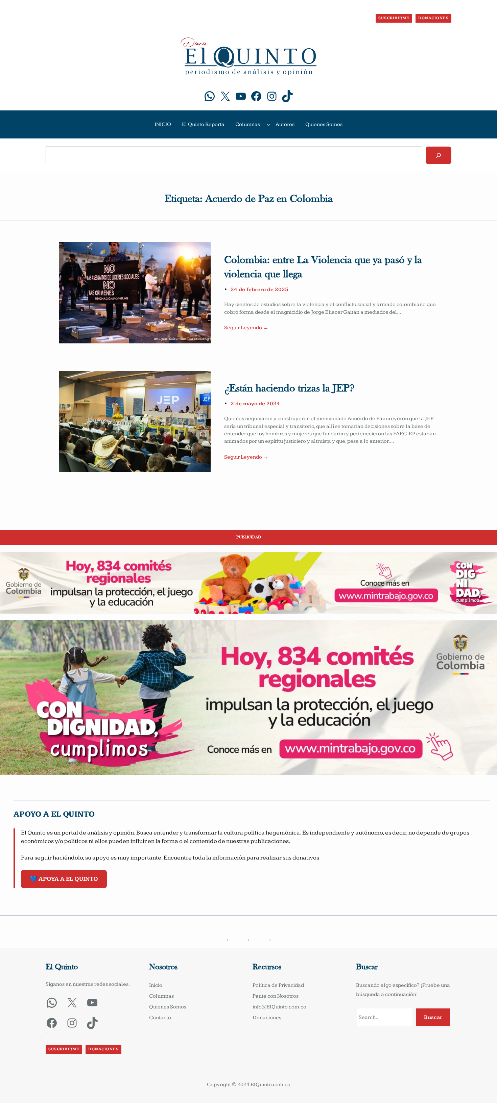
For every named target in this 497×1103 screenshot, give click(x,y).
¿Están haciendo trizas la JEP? (289, 388)
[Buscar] (438, 155)
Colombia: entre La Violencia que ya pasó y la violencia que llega (323, 267)
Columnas (247, 124)
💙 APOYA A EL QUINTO (64, 878)
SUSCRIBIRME (393, 18)
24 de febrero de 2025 (259, 289)
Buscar (433, 1017)
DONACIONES (433, 18)
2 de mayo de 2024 (255, 404)
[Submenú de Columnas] (268, 124)
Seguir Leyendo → (246, 328)
